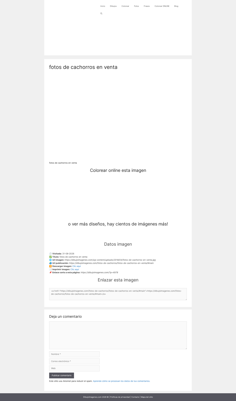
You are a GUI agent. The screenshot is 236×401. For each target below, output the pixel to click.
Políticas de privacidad (120, 397)
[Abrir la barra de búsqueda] (101, 13)
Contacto (135, 397)
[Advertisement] (118, 38)
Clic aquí (76, 266)
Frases (147, 6)
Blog (176, 6)
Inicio (102, 6)
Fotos (136, 6)
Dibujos (113, 6)
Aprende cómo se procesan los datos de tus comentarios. (121, 381)
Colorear (125, 6)
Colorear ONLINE (162, 6)
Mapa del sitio (147, 397)
